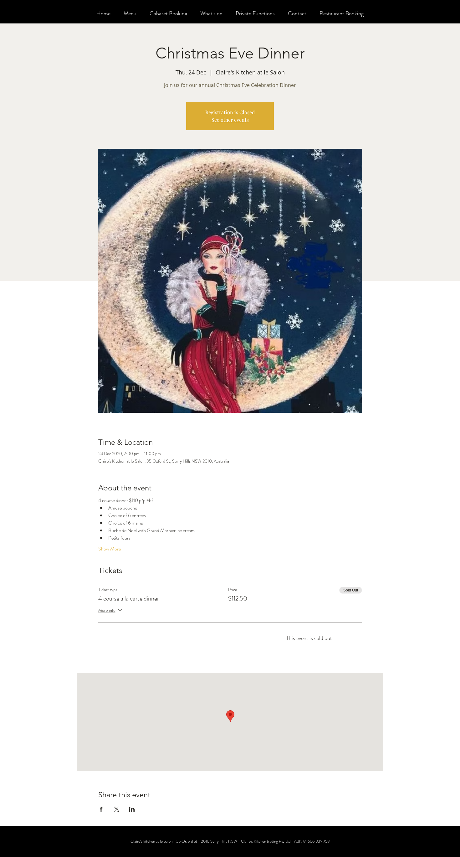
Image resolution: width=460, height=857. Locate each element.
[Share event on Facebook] (101, 809)
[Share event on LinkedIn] (132, 809)
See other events (230, 119)
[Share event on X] (117, 809)
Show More (109, 548)
